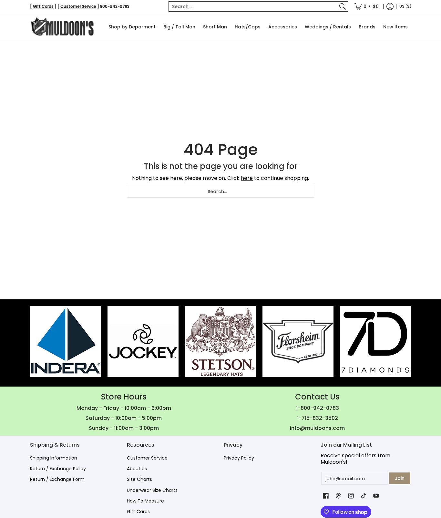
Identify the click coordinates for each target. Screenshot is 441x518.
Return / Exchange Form (57, 479)
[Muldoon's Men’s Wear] (62, 26)
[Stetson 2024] (220, 341)
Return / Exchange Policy (58, 468)
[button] (325, 496)
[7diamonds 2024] (375, 341)
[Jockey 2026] (143, 341)
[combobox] (253, 6)
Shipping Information (53, 458)
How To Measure (145, 501)
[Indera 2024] (65, 341)
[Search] (342, 6)
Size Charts (139, 479)
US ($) (405, 6)
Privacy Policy (239, 458)
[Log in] (390, 6)
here (247, 178)
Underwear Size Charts (152, 490)
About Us (137, 468)
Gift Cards (138, 511)
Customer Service (147, 458)
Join (400, 478)
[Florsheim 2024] (297, 341)
